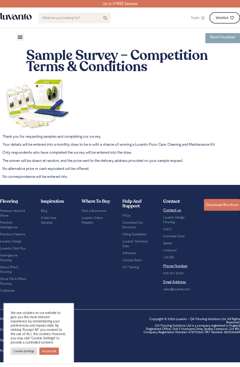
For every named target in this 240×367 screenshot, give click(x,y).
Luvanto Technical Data (134, 243)
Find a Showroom (94, 211)
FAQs (126, 215)
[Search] (105, 18)
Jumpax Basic (132, 260)
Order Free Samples (48, 220)
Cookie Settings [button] (23, 351)
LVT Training (130, 267)
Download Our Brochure (132, 225)
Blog (44, 211)
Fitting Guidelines (134, 234)
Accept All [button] (49, 351)
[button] (20, 37)
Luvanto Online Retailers (92, 220)
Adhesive (128, 253)
